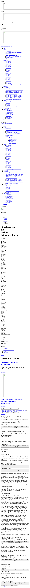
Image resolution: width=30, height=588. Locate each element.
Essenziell (4, 425)
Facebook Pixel (5, 571)
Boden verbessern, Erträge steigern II (14, 96)
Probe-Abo (9, 113)
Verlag (4, 100)
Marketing (4, 568)
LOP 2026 (8, 61)
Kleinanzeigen (9, 57)
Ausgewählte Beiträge (11, 55)
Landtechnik (12, 137)
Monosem (5, 351)
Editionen (8, 108)
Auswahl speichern (5, 585)
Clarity (3, 562)
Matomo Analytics (6, 492)
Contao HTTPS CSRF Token (9, 429)
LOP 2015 (8, 75)
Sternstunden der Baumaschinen (13, 99)
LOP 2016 (8, 74)
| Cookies (3, 414)
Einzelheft (8, 116)
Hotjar (3, 544)
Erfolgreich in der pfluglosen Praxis (14, 90)
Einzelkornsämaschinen (8, 350)
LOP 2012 (8, 79)
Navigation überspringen (6, 46)
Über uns (8, 51)
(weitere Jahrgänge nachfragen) (13, 84)
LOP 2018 (8, 71)
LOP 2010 (8, 82)
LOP (4, 49)
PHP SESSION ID (6, 436)
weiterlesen (3, 372)
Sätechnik (5, 352)
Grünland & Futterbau (11, 94)
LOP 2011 (8, 81)
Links (7, 58)
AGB (13, 410)
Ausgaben (5, 60)
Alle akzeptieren (14, 585)
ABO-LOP (9, 110)
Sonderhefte (6, 87)
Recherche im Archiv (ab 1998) (13, 56)
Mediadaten (9, 101)
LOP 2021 (8, 68)
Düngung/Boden (13, 139)
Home (4, 48)
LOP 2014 (8, 77)
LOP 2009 (8, 83)
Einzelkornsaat (6, 348)
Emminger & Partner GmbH (12, 107)
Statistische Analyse (6, 468)
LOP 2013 (8, 78)
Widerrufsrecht (18, 410)
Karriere (8, 103)
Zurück (2, 355)
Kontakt (8, 104)
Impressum (3, 411)
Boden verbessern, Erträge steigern (14, 95)
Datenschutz (8, 410)
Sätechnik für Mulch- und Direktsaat (14, 97)
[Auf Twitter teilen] (3, 209)
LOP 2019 (8, 70)
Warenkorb (9, 118)
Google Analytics (6, 493)
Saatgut (11, 141)
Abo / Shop (6, 109)
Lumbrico (5, 86)
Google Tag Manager (7, 486)
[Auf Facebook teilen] (1, 209)
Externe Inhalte (5, 444)
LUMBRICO (9, 114)
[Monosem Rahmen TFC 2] (5, 221)
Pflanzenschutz (12, 140)
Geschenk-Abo (9, 112)
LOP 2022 (8, 66)
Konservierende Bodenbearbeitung (14, 52)
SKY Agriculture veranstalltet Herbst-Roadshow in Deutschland (12, 401)
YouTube (4, 451)
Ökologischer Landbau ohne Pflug (14, 91)
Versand (24, 410)
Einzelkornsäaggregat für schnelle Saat (10, 363)
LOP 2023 (8, 65)
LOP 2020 (8, 69)
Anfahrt (8, 105)
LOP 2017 (8, 73)
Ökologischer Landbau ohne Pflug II (14, 92)
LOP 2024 (8, 64)
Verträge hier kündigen (11, 411)
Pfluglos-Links (12, 143)
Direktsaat (8, 53)
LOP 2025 (8, 62)
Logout (5, 120)
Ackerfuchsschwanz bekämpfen (13, 88)
